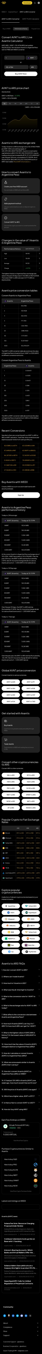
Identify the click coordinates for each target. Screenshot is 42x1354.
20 (5, 385)
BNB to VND (30, 848)
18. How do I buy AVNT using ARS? (14, 1109)
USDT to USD (20, 843)
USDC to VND (30, 858)
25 (5, 331)
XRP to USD (20, 853)
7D (10, 103)
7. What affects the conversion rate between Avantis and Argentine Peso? (19, 1015)
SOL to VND (29, 863)
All (37, 103)
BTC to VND (30, 833)
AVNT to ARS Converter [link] (27, 12)
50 (5, 336)
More (5, 1331)
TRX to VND (29, 868)
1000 (5, 346)
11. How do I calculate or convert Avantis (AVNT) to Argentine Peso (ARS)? (17, 1054)
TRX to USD (20, 868)
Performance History (21, 28)
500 (5, 405)
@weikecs (20, 1342)
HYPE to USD (20, 878)
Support (6, 1335)
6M (26, 103)
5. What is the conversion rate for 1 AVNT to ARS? (18, 997)
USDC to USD (21, 858)
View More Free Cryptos (21, 1140)
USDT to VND (30, 843)
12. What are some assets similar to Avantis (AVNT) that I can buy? (18, 1063)
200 (5, 400)
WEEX (4, 12)
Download (27, 3)
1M (15, 103)
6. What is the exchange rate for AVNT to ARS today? (19, 1006)
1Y (31, 103)
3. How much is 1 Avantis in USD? (14, 983)
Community (8, 1307)
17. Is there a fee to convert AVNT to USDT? (18, 1103)
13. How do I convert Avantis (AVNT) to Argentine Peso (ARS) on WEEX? (16, 1072)
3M (21, 103)
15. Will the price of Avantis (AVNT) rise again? (19, 1089)
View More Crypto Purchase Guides (21, 1191)
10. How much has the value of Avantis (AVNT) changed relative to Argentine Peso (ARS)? (19, 1045)
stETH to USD (21, 873)
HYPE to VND (30, 878)
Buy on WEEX (6, 28)
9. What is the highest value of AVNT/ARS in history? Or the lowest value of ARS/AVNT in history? (19, 1035)
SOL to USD (20, 863)
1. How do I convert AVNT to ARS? (15, 970)
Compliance (7, 1327)
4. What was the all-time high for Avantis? (18, 990)
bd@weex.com (23, 1351)
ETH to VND (29, 838)
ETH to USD (20, 838)
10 (5, 326)
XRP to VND (29, 853)
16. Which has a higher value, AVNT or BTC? (18, 1096)
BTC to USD (20, 833)
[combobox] (31, 58)
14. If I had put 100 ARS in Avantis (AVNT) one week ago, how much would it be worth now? (19, 1081)
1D (4, 103)
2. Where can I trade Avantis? (13, 976)
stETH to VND (30, 873)
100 (5, 341)
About (5, 1323)
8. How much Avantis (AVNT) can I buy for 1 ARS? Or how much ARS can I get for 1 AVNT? (19, 1025)
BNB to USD (20, 848)
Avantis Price (12, 12)
